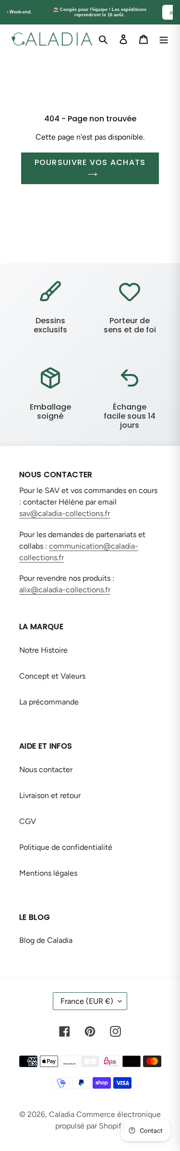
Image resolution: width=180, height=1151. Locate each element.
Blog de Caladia (45, 940)
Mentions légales (48, 873)
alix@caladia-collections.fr (64, 589)
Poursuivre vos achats (90, 162)
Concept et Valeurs (52, 676)
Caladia (61, 1114)
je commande (150, 12)
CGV (27, 821)
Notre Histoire (43, 650)
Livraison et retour (50, 795)
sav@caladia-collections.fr (64, 513)
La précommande (49, 701)
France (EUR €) (86, 1001)
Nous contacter (45, 769)
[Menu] (164, 38)
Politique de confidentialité (65, 847)
